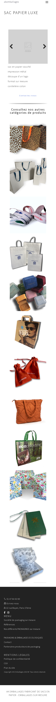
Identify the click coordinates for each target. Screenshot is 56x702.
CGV (6, 664)
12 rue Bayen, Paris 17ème (18, 608)
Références (9, 625)
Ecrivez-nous (13, 604)
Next (43, 46)
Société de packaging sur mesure (20, 620)
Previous (12, 46)
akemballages (11, 1)
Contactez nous (28, 96)
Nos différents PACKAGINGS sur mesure (22, 629)
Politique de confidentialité (17, 659)
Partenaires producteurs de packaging (22, 647)
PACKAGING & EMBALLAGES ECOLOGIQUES (23, 638)
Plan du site (9, 668)
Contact (7, 642)
